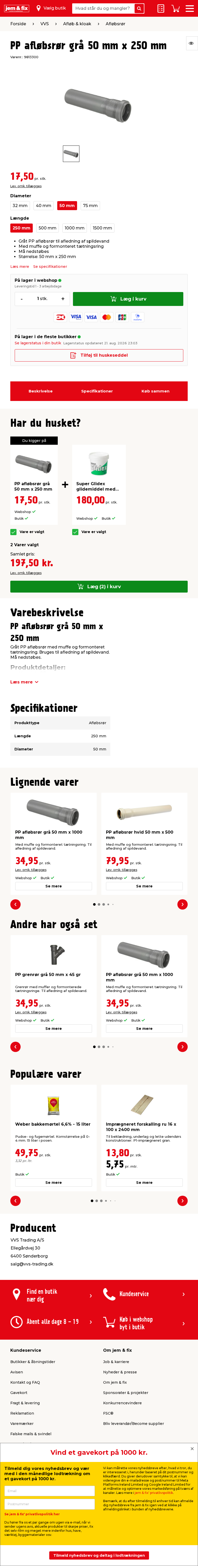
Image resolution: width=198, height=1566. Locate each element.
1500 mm (102, 228)
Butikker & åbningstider (32, 1361)
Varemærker (22, 1423)
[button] (94, 904)
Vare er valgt (32, 532)
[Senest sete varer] (192, 43)
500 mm (47, 228)
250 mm (21, 228)
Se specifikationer (50, 266)
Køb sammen (155, 391)
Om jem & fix (115, 1382)
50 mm (67, 205)
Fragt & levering (25, 1403)
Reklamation (22, 1413)
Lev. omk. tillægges (26, 186)
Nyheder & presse (120, 1372)
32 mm (20, 205)
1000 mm (75, 228)
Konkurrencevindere (122, 1403)
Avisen (16, 1372)
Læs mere (19, 266)
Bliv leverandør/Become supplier (133, 1423)
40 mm (43, 205)
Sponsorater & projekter (125, 1392)
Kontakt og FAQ (25, 1382)
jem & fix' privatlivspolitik (154, 1493)
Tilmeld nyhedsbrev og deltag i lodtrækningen (99, 1555)
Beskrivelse (41, 391)
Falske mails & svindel (30, 1434)
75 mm (90, 205)
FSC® (108, 1413)
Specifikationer (97, 391)
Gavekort (18, 1392)
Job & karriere (116, 1361)
